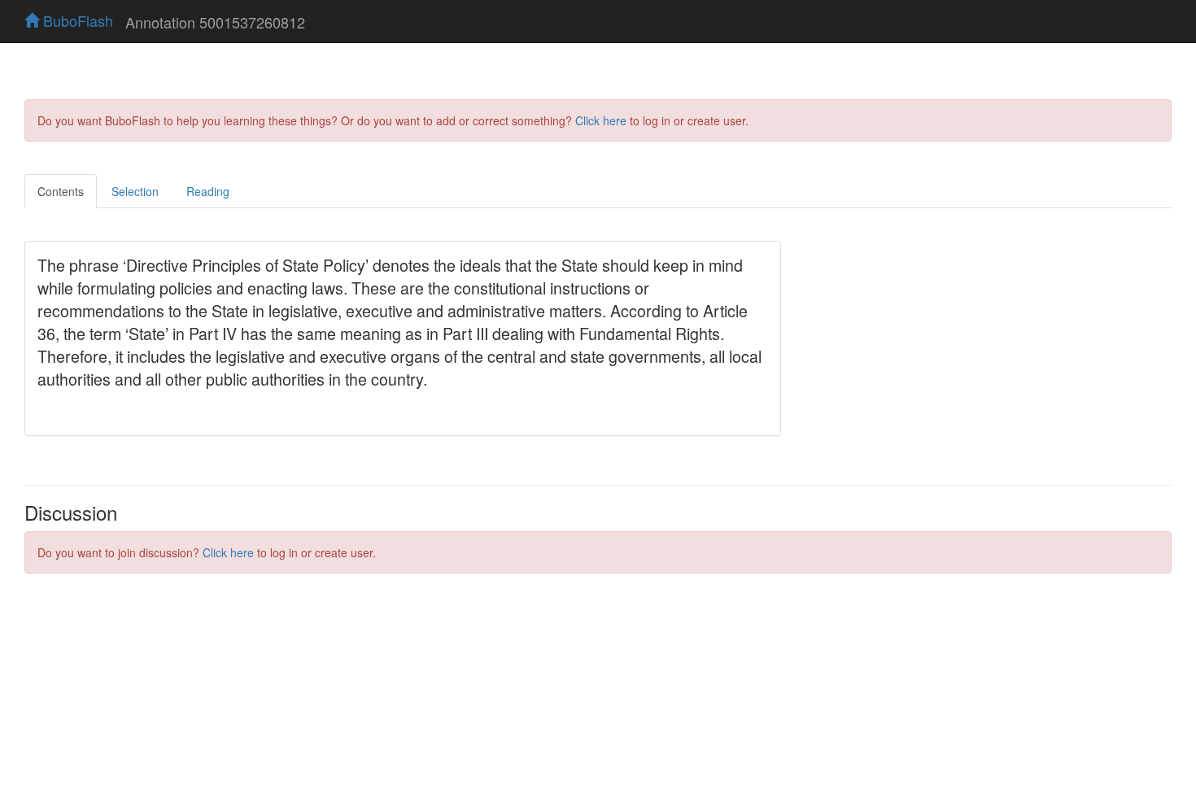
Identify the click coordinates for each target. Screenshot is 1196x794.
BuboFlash (76, 20)
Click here (600, 120)
